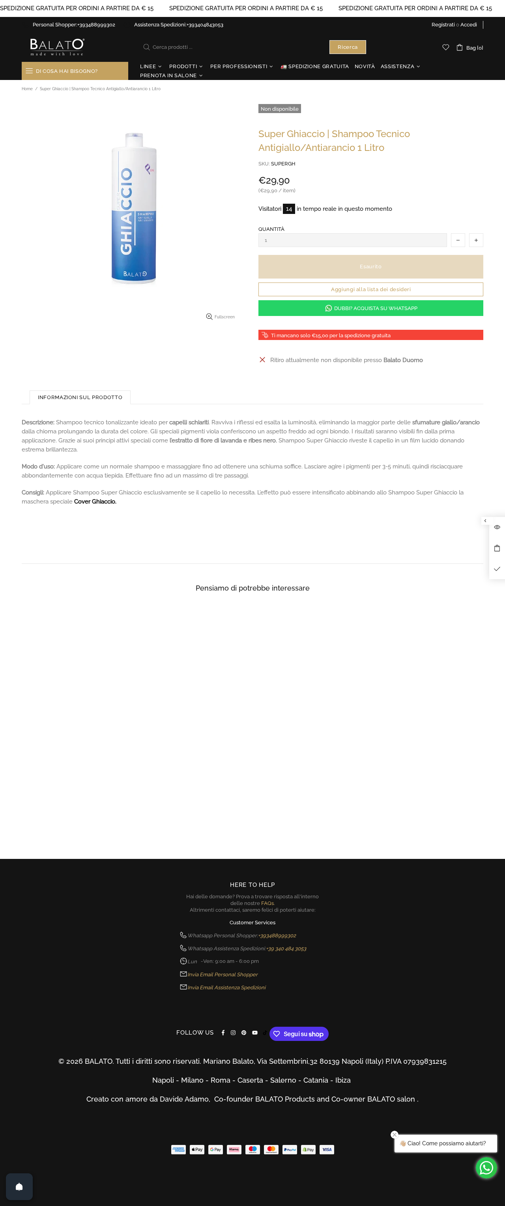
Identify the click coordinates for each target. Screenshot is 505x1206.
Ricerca (348, 47)
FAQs (267, 903)
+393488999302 (96, 25)
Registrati (443, 25)
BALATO (57, 47)
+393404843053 (205, 25)
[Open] (19, 1186)
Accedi (468, 25)
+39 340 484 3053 (286, 948)
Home (27, 89)
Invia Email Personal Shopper (222, 974)
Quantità (271, 229)
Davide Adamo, (187, 1099)
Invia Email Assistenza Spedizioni (226, 987)
